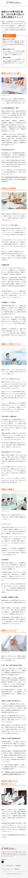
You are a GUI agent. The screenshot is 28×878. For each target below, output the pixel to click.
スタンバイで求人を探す (6, 865)
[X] (2, 862)
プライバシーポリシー (6, 869)
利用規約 (18, 865)
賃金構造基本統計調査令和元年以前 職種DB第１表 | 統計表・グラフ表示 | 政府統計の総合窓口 (13, 179)
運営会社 (17, 869)
